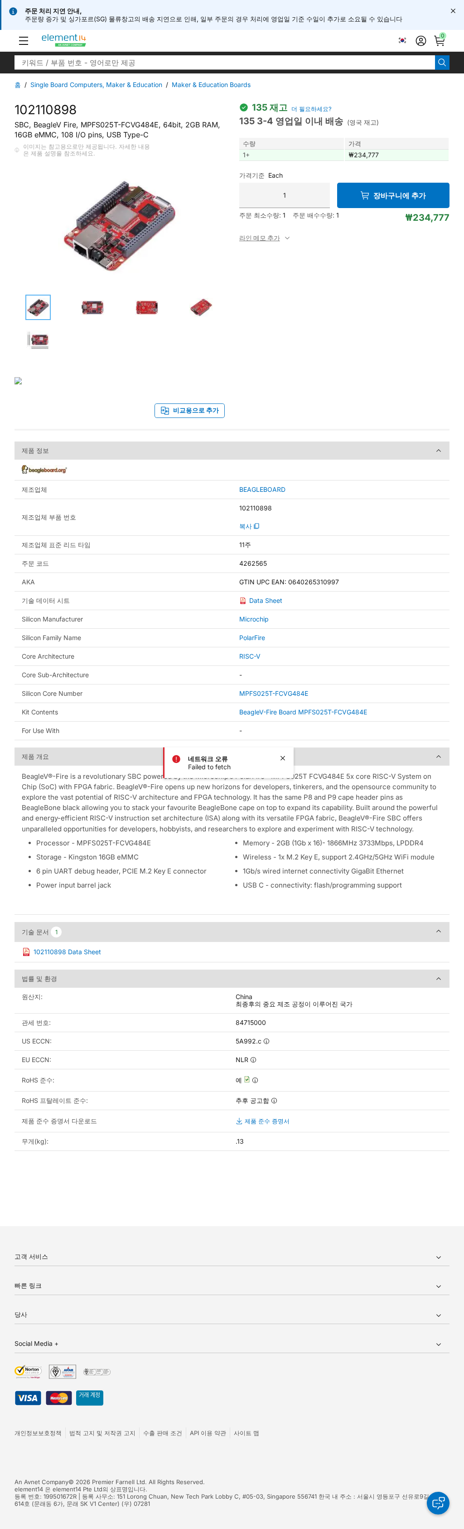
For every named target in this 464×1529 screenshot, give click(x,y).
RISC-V (250, 656)
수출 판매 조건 (162, 1433)
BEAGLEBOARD (262, 489)
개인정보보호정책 (38, 1433)
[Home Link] (81, 41)
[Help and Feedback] (438, 1503)
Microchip (254, 619)
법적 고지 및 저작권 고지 (102, 1433)
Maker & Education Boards (211, 84)
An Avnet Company (41, 1481)
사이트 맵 (246, 1433)
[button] (23, 41)
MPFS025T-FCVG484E (273, 693)
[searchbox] (224, 62)
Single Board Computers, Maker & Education (96, 84)
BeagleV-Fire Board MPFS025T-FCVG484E (303, 712)
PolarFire (252, 637)
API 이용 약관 (208, 1433)
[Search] (442, 62)
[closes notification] (453, 11)
